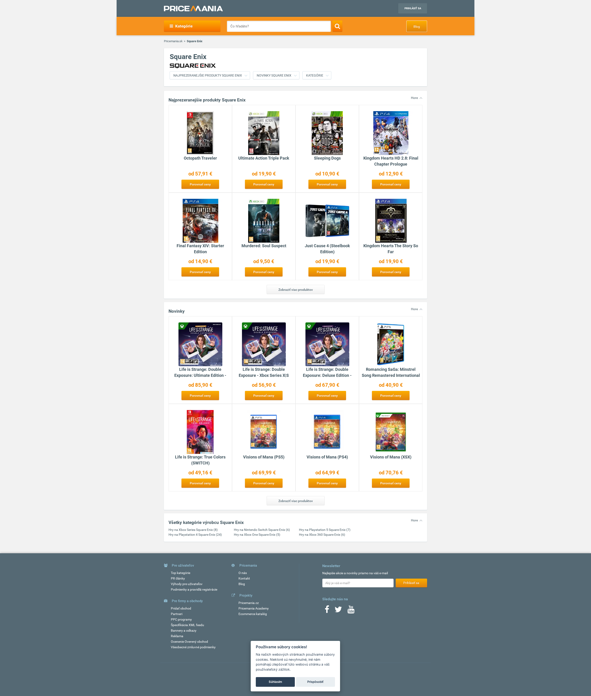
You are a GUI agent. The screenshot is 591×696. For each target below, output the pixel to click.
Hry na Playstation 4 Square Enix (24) (195, 534)
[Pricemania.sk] (193, 8)
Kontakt (244, 578)
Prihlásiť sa (412, 8)
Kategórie (314, 75)
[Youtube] (351, 611)
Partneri (176, 614)
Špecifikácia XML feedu (187, 625)
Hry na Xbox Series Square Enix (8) (193, 530)
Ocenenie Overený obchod (189, 641)
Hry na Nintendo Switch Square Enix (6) (262, 530)
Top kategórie (180, 573)
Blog (416, 26)
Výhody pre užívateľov (186, 584)
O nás (242, 573)
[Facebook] (327, 611)
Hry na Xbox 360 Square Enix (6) (322, 534)
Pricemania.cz (248, 603)
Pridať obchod (181, 608)
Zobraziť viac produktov (295, 289)
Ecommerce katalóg (252, 614)
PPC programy (181, 619)
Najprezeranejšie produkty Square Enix (207, 75)
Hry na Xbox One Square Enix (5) (257, 534)
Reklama (177, 636)
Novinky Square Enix (274, 75)
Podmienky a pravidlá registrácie (194, 589)
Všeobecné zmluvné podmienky (193, 647)
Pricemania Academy (253, 608)
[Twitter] (338, 611)
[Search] (337, 26)
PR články (178, 578)
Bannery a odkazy (183, 630)
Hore (414, 98)
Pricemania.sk (173, 41)
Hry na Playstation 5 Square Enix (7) (324, 530)
